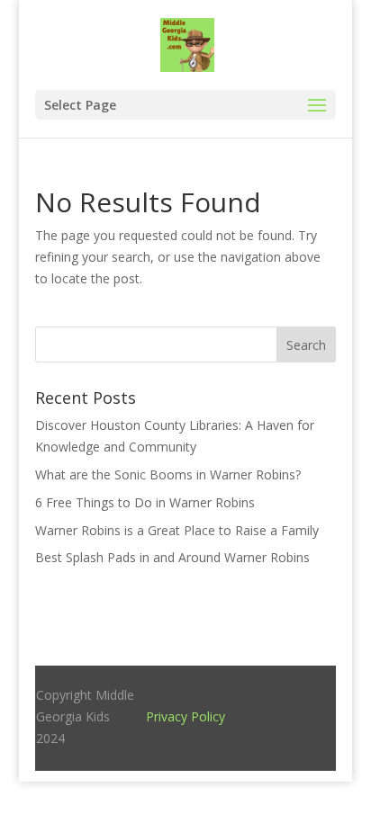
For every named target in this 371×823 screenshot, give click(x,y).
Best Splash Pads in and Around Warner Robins (172, 557)
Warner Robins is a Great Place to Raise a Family (177, 530)
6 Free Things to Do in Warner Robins (145, 502)
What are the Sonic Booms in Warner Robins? (168, 474)
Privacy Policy (185, 716)
